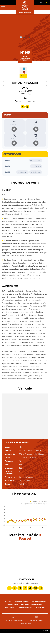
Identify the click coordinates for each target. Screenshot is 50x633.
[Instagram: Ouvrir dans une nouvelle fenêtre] (25, 588)
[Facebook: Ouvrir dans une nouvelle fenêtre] (9, 588)
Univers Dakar (12, 605)
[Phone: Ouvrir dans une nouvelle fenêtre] (40, 588)
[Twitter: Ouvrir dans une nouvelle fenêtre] (14, 588)
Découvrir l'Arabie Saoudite (32, 605)
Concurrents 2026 (39, 601)
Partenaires (40, 608)
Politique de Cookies (36, 620)
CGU (36, 617)
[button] (42, 2)
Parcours (7, 601)
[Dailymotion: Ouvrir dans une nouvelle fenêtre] (19, 588)
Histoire (13, 617)
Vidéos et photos (25, 608)
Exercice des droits (25, 624)
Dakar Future (10, 608)
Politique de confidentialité (14, 620)
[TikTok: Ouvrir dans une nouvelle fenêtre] (30, 588)
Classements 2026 (21, 601)
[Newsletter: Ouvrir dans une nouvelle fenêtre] (35, 588)
